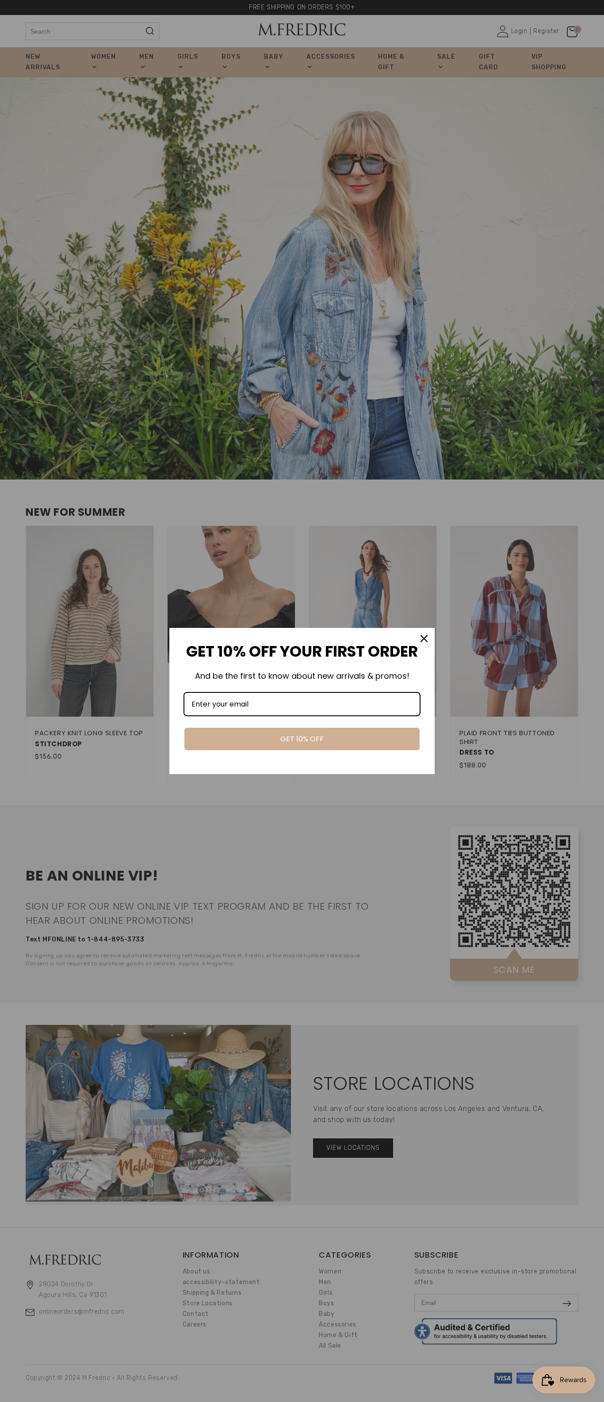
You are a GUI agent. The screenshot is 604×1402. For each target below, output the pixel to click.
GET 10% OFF (302, 739)
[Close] (424, 638)
